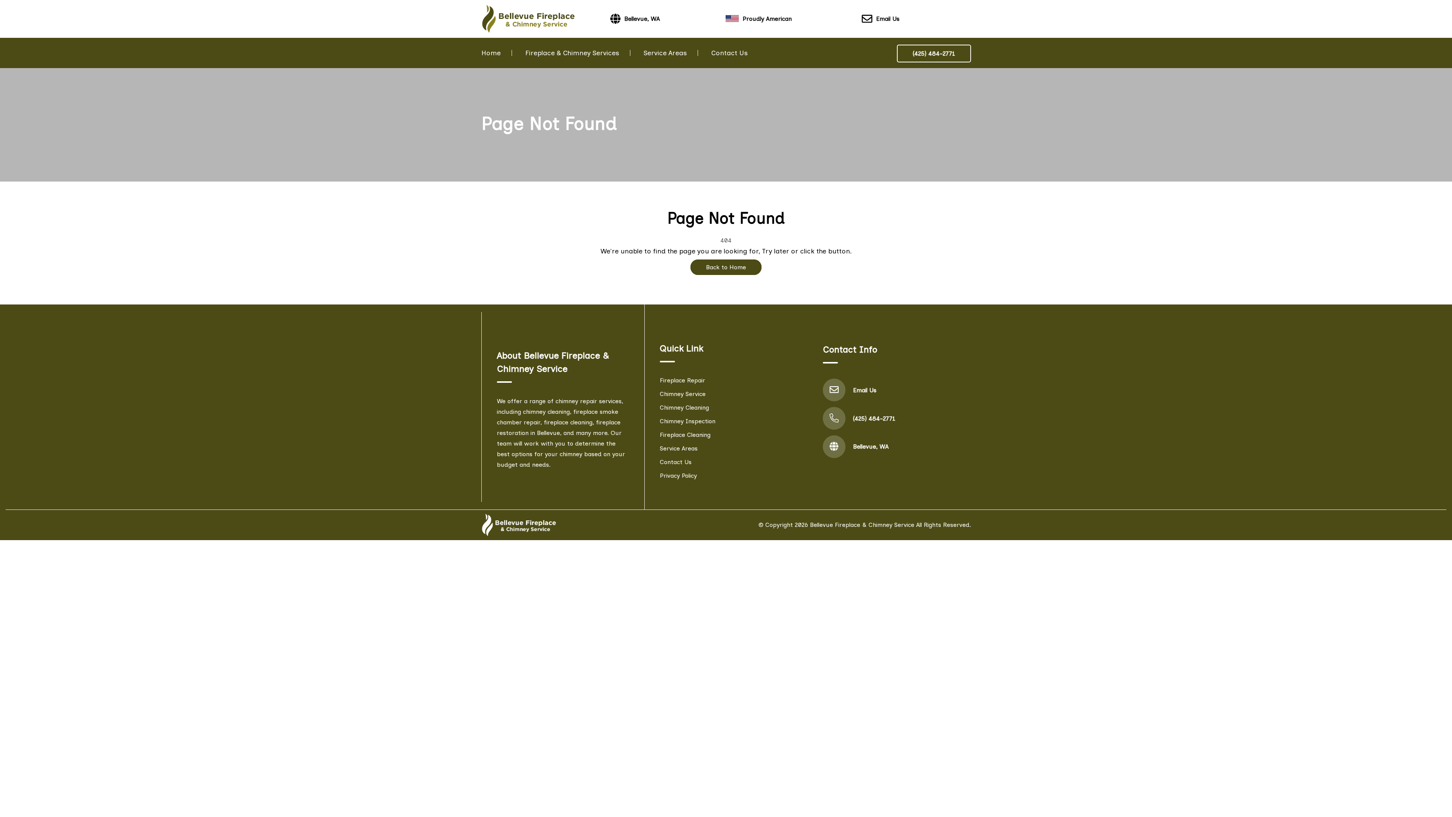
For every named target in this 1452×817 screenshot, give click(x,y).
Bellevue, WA (871, 446)
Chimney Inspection (687, 421)
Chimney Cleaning (684, 407)
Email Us (888, 18)
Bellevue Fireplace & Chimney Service (862, 524)
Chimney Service (683, 394)
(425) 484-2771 (934, 53)
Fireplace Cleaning (685, 434)
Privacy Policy (678, 475)
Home (491, 53)
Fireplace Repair (682, 380)
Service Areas (665, 53)
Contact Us (729, 53)
